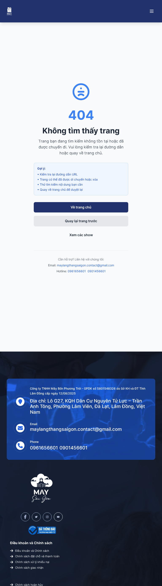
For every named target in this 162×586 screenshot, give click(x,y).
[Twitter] (36, 516)
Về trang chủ (81, 207)
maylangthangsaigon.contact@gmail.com (85, 265)
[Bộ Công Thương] (42, 530)
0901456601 (97, 271)
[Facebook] (25, 516)
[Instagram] (47, 516)
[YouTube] (58, 516)
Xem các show (81, 235)
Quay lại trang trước (81, 221)
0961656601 (77, 271)
